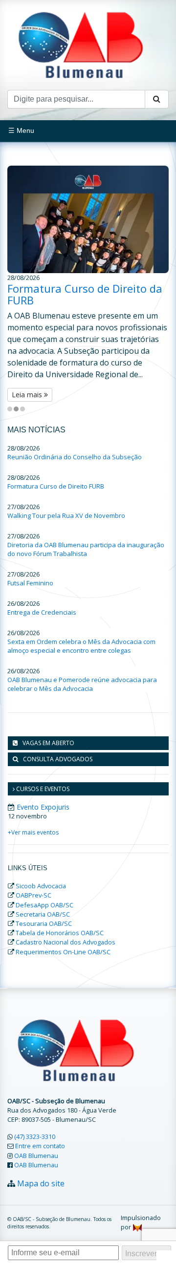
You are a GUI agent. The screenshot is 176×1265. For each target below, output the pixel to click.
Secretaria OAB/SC (43, 914)
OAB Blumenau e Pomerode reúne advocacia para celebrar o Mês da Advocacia (82, 684)
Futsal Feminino (30, 583)
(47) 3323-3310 (34, 1136)
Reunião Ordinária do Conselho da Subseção (74, 456)
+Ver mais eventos (33, 832)
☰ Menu (21, 130)
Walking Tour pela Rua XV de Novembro (66, 515)
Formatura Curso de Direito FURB (55, 486)
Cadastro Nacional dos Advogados (65, 942)
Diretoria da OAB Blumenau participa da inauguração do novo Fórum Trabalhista (85, 549)
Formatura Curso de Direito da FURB (84, 294)
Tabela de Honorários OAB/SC (60, 932)
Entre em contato (40, 1145)
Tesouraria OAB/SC (44, 923)
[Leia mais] (88, 219)
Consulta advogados (57, 759)
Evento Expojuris (43, 807)
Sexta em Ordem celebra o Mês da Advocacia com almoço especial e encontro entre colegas (81, 646)
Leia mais (28, 394)
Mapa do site (41, 1183)
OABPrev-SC (33, 895)
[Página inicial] (80, 44)
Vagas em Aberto (48, 743)
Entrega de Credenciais (41, 612)
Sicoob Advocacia (41, 885)
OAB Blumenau (36, 1155)
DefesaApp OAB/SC (44, 905)
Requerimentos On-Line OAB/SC (63, 951)
